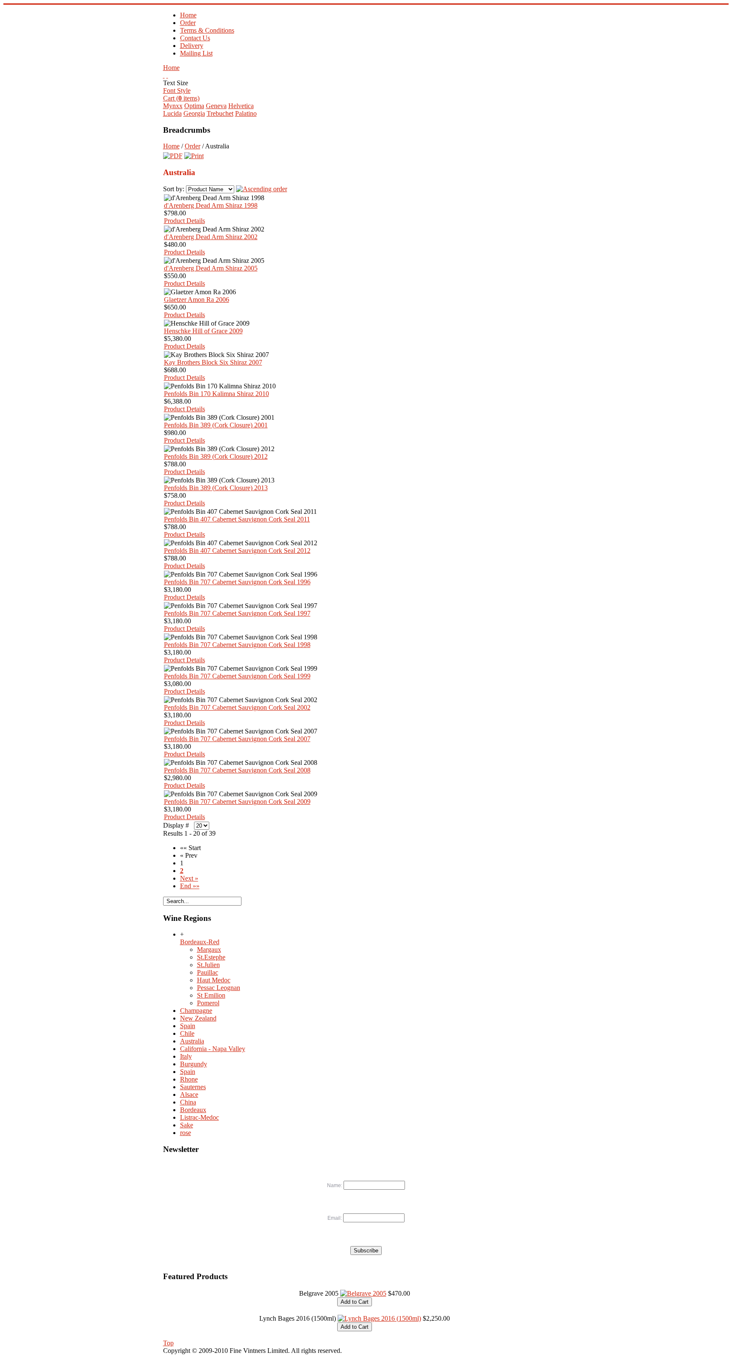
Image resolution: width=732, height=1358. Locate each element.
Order (192, 146)
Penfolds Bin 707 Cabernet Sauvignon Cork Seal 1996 (237, 582)
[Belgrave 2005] (363, 1293)
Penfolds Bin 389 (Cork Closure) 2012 (216, 456)
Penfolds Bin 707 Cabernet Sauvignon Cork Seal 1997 (237, 613)
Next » (189, 878)
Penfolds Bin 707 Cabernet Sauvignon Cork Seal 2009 (237, 801)
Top (168, 1343)
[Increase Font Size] (164, 75)
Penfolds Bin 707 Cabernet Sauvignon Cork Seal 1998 (237, 644)
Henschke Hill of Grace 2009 (203, 331)
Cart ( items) (181, 98)
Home (171, 67)
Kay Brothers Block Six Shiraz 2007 (213, 362)
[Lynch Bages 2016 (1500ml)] (379, 1318)
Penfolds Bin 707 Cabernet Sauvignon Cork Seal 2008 (237, 770)
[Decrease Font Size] (167, 75)
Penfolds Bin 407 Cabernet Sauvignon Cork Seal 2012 (237, 550)
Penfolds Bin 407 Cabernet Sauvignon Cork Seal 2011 (237, 519)
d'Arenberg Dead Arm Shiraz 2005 (211, 268)
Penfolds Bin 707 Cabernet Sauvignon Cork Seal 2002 (237, 707)
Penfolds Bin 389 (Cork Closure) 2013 (216, 487)
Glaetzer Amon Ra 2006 (196, 299)
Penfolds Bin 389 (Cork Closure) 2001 (216, 425)
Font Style (177, 90)
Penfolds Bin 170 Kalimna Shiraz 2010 (216, 393)
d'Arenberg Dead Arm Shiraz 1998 (211, 205)
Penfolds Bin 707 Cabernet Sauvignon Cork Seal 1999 (237, 676)
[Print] (194, 153)
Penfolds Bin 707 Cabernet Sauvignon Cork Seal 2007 (237, 738)
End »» (190, 886)
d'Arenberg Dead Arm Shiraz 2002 (211, 236)
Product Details (184, 220)
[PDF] (173, 153)
